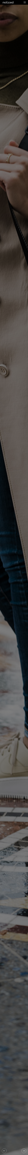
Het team (14, 587)
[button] (4, 1150)
